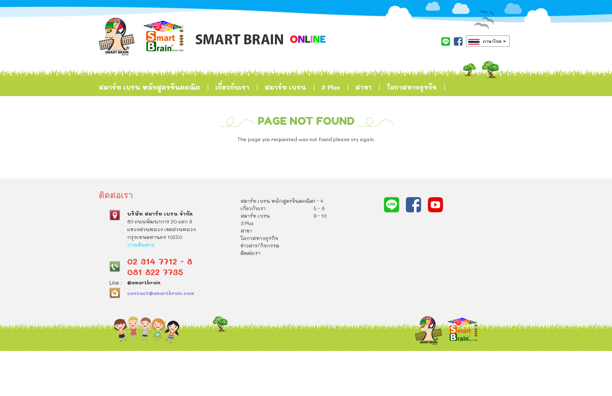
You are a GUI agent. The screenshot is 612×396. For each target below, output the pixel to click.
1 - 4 (318, 200)
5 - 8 (318, 208)
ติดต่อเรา (182, 122)
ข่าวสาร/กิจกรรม (126, 122)
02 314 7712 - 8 (159, 261)
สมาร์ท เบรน (285, 87)
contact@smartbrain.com (160, 293)
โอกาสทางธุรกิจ (412, 87)
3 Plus (330, 87)
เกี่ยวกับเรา (232, 87)
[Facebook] (458, 41)
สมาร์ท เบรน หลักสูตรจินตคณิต (149, 87)
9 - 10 (320, 215)
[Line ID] (445, 41)
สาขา (363, 87)
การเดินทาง (140, 244)
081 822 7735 (155, 271)
